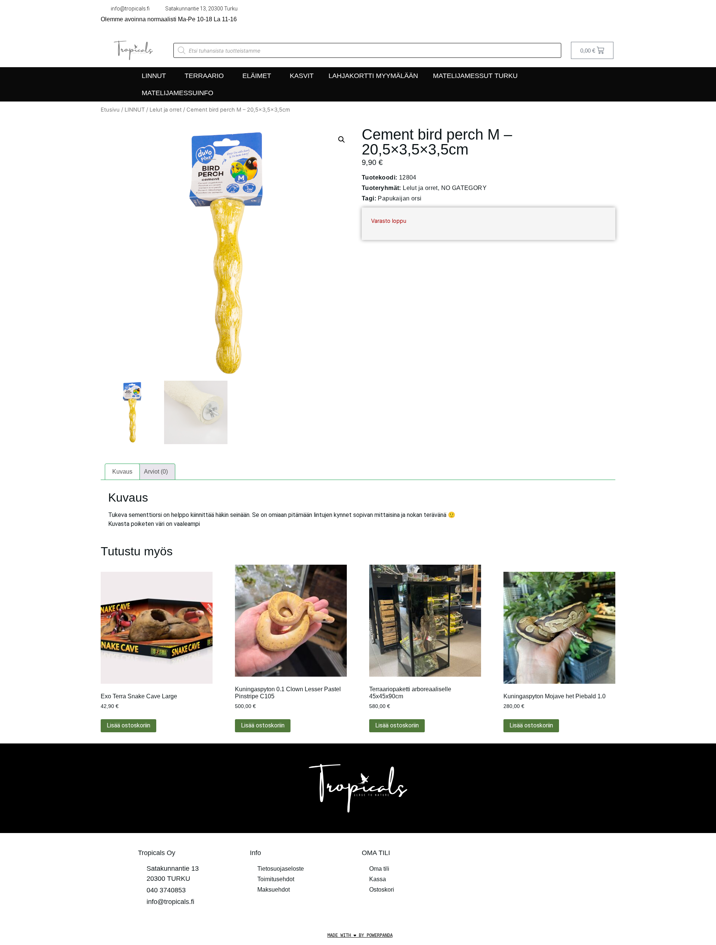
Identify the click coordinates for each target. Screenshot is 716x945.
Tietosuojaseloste (280, 869)
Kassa (377, 879)
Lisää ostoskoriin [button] (128, 725)
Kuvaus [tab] (122, 471)
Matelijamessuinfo (177, 93)
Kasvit (302, 75)
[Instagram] (611, 17)
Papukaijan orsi (399, 198)
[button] (341, 139)
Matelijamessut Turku (475, 75)
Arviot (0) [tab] (156, 471)
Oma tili (379, 869)
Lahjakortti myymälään (373, 75)
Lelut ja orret (166, 109)
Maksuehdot (273, 889)
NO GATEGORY (464, 188)
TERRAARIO (204, 75)
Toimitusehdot (275, 879)
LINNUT (154, 75)
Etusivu (110, 109)
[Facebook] (596, 17)
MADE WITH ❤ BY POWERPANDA (360, 935)
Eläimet (256, 75)
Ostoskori (381, 889)
